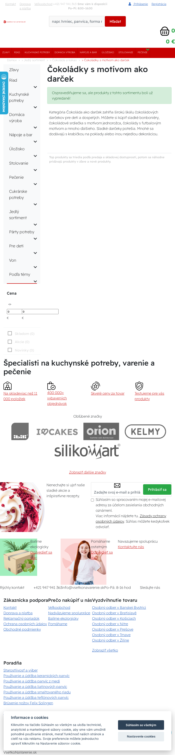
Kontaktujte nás (131, 546)
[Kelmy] (145, 431)
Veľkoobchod (43, 4)
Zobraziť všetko (105, 650)
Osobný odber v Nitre (110, 624)
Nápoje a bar (88, 52)
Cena (11, 293)
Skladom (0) (24, 333)
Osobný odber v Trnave (111, 634)
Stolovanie (125, 52)
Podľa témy (19, 274)
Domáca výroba (64, 52)
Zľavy (6, 52)
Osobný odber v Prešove (112, 629)
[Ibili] (20, 431)
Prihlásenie (140, 4)
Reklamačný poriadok (21, 618)
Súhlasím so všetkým (141, 725)
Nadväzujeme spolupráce (69, 613)
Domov (12, 60)
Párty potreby (21, 231)
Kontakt (10, 4)
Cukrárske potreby (18, 194)
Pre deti (16, 245)
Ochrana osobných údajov (25, 624)
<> (9, 304)
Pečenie (142, 52)
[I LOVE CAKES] (57, 431)
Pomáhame (57, 624)
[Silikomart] (87, 451)
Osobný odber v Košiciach (114, 618)
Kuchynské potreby (37, 52)
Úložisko (108, 52)
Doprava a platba (25, 6)
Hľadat (115, 21)
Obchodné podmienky (22, 629)
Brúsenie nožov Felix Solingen (28, 703)
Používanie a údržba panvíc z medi (31, 681)
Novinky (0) (24, 350)
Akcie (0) (22, 342)
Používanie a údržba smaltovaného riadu (37, 692)
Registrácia (159, 4)
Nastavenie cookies (141, 736)
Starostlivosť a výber (20, 670)
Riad (17, 52)
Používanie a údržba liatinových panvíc (35, 686)
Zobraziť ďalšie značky (87, 472)
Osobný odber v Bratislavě (114, 613)
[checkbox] (20, 350)
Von (12, 260)
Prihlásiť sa (157, 489)
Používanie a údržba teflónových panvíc (36, 697)
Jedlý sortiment (18, 214)
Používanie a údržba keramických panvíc (36, 675)
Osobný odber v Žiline (110, 640)
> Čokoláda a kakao (63, 60)
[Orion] (101, 431)
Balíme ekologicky (63, 618)
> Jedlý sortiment (33, 60)
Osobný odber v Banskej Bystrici (119, 607)
